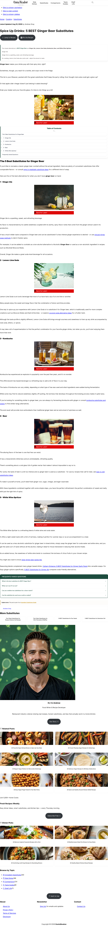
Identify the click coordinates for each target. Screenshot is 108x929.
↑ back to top (54, 896)
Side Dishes (34, 3)
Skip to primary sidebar (11, 14)
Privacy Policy (8, 910)
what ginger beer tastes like (32, 560)
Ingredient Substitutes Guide (28, 602)
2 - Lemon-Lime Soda (9, 141)
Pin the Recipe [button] (28, 37)
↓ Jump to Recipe (8, 37)
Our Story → (54, 722)
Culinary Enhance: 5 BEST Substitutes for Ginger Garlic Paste (65, 566)
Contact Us (81, 906)
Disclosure (7, 916)
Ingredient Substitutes (13, 875)
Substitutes (44, 3)
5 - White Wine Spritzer (9, 151)
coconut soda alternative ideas (60, 313)
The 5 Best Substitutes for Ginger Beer (13, 134)
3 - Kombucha (7, 144)
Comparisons (55, 3)
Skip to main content (10, 11)
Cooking (9, 19)
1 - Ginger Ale (7, 138)
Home (2, 19)
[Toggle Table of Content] (54, 131)
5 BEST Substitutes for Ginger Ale (36, 569)
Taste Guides (65, 3)
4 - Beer (5, 147)
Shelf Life (73, 3)
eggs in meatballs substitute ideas (36, 169)
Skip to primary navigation (12, 7)
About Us (6, 906)
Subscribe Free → (54, 816)
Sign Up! (43, 906)
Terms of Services (9, 913)
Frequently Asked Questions (10, 154)
